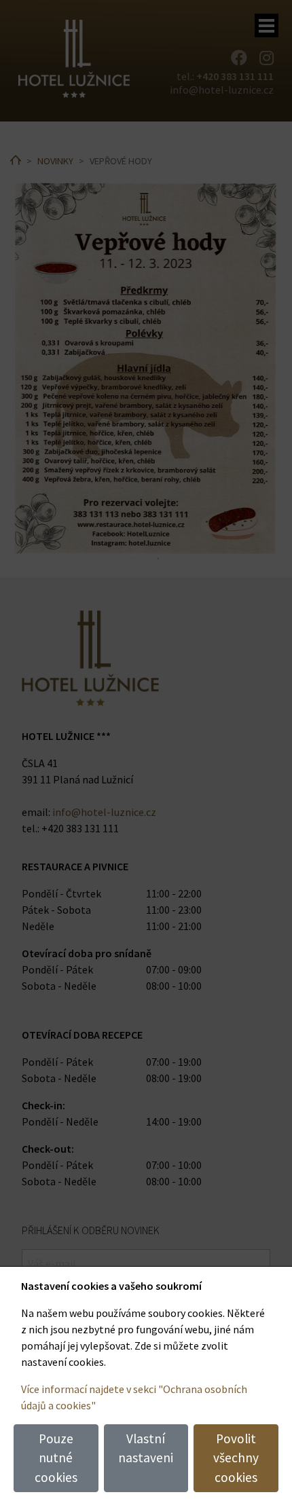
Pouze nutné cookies (56, 1458)
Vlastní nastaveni (145, 1448)
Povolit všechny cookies (236, 1458)
